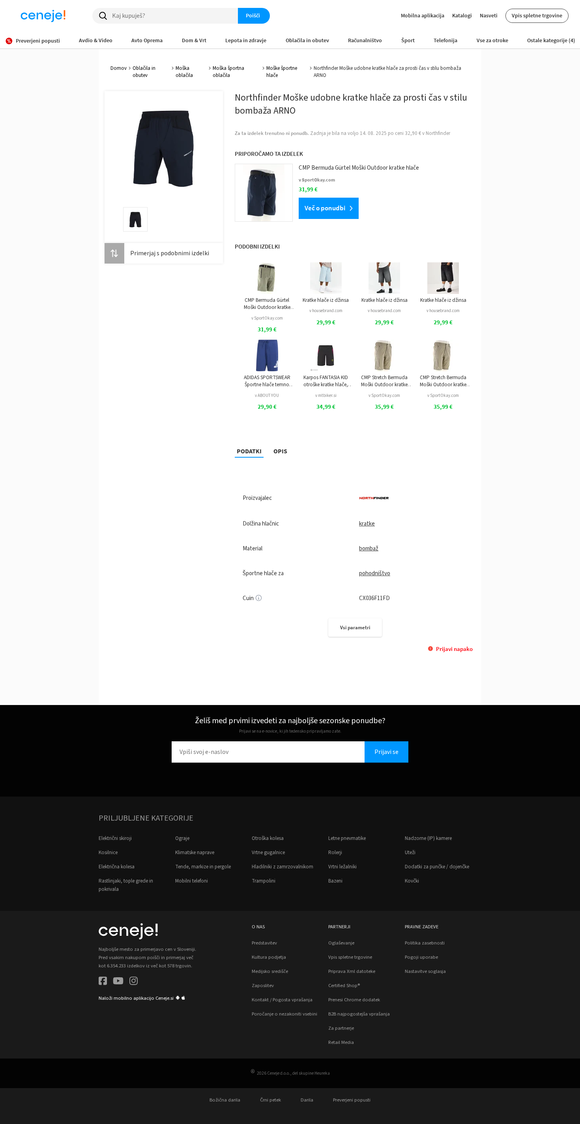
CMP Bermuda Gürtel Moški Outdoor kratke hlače (267, 304)
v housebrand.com (325, 311)
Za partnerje (341, 1028)
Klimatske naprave (194, 852)
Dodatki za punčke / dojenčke (437, 866)
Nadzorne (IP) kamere (428, 838)
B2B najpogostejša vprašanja (359, 1013)
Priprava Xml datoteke (351, 971)
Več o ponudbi (325, 208)
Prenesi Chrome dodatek (354, 999)
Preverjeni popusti (351, 1099)
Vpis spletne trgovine (537, 15)
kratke (367, 524)
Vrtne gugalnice (268, 852)
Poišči (253, 15)
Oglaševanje (341, 942)
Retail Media (341, 1042)
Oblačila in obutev (144, 72)
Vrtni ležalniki (342, 866)
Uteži (410, 852)
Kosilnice (108, 852)
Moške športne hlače (281, 72)
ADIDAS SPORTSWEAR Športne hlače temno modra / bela (267, 381)
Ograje (182, 838)
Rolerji (335, 852)
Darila (307, 1099)
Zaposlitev (263, 985)
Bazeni (335, 881)
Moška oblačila (184, 72)
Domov (118, 68)
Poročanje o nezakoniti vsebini (284, 1013)
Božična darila (225, 1099)
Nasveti (489, 15)
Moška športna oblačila (228, 72)
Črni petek (270, 1099)
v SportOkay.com (267, 318)
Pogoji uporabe (421, 957)
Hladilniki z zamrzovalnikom (282, 866)
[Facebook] (103, 982)
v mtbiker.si (326, 395)
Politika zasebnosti (425, 942)
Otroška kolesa (268, 838)
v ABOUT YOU (267, 395)
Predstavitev (264, 942)
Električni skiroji (115, 838)
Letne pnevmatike (347, 838)
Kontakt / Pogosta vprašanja (282, 999)
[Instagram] (133, 982)
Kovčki (412, 881)
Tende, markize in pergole (203, 866)
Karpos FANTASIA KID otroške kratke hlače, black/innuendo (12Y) (325, 381)
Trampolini (263, 881)
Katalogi (462, 15)
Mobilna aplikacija (422, 15)
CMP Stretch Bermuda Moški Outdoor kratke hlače (384, 381)
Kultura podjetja (269, 957)
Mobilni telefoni (191, 881)
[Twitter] (118, 982)
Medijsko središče (270, 971)
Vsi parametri (355, 627)
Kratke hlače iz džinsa (326, 300)
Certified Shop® (344, 985)
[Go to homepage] (43, 15)
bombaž (368, 548)
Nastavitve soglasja (425, 971)
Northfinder (438, 133)
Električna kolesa (117, 866)
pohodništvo (374, 573)
